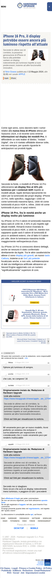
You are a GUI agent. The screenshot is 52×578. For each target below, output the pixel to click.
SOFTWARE (36, 518)
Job (22, 573)
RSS (9, 573)
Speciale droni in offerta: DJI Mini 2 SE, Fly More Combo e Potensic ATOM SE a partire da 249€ (21, 335)
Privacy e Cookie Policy (30, 568)
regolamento (34, 509)
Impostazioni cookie (35, 573)
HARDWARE (12, 518)
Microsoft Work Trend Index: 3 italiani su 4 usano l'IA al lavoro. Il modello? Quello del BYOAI (31, 341)
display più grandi (25, 255)
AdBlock (17, 570)
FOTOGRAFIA (14, 521)
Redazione (28, 570)
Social (16, 573)
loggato (22, 504)
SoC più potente (31, 258)
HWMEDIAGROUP (44, 521)
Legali (15, 568)
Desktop (19, 528)
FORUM (32, 521)
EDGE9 (5, 521)
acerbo (10, 374)
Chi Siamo (5, 568)
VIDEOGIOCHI (24, 518)
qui (32, 514)
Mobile (34, 528)
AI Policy (47, 568)
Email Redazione (42, 570)
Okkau (10, 362)
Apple (22, 74)
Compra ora (34, 302)
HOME (3, 518)
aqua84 (11, 444)
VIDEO (24, 521)
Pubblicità (6, 570)
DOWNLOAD (47, 518)
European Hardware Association (40, 563)
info (26, 358)
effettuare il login (12, 498)
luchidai (11, 385)
